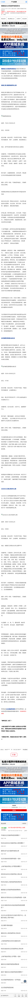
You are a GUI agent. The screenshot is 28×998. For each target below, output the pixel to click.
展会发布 (3, 18)
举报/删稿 (25, 749)
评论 (15, 996)
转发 (26, 996)
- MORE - (24, 823)
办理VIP (19, 18)
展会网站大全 (11, 18)
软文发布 (24, 18)
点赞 (22, 996)
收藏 (19, 996)
